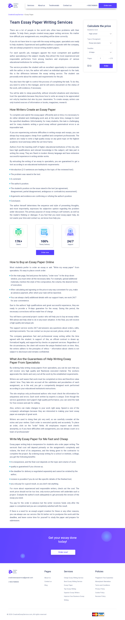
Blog (46, 585)
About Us (47, 578)
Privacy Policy (100, 589)
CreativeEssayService (15, 14)
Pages (89, 58)
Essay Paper (68, 585)
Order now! (63, 552)
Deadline (90, 48)
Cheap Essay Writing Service (73, 578)
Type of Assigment (93, 39)
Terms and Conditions (102, 585)
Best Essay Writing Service (73, 581)
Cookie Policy (99, 592)
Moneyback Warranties (103, 581)
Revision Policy (100, 596)
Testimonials (54, 5)
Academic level (92, 30)
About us (41, 5)
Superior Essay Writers (71, 592)
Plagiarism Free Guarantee (104, 578)
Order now (108, 5)
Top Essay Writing (70, 589)
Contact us (67, 5)
